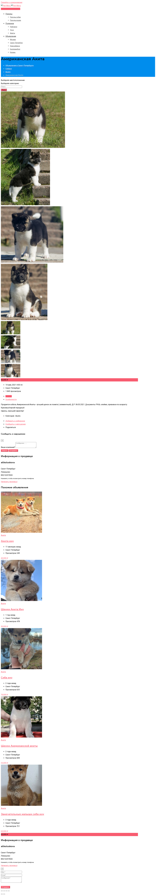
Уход (12, 30)
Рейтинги (13, 27)
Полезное (9, 23)
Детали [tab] (8, 396)
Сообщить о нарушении (15, 424)
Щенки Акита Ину (12, 609)
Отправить (13, 450)
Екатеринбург (15, 49)
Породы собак (15, 17)
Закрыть (5, 450)
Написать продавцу (9, 482)
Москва (13, 39)
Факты (12, 33)
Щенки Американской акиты (19, 746)
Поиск (4, 90)
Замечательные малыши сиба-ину (22, 814)
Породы (8, 14)
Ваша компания (8, 447)
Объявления (10, 36)
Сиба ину (6, 677)
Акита (3, 535)
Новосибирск (15, 46)
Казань (13, 52)
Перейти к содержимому (11, 2)
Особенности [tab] (11, 399)
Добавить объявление (10, 9)
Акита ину (7, 541)
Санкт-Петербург (16, 43)
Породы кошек (15, 20)
